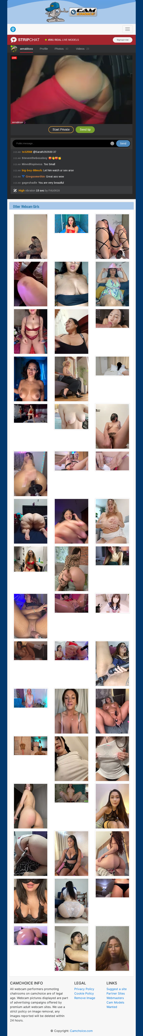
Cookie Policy (84, 993)
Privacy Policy (84, 989)
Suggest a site (117, 989)
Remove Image (84, 998)
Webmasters (115, 998)
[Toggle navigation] (127, 29)
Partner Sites (116, 993)
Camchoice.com (81, 1031)
